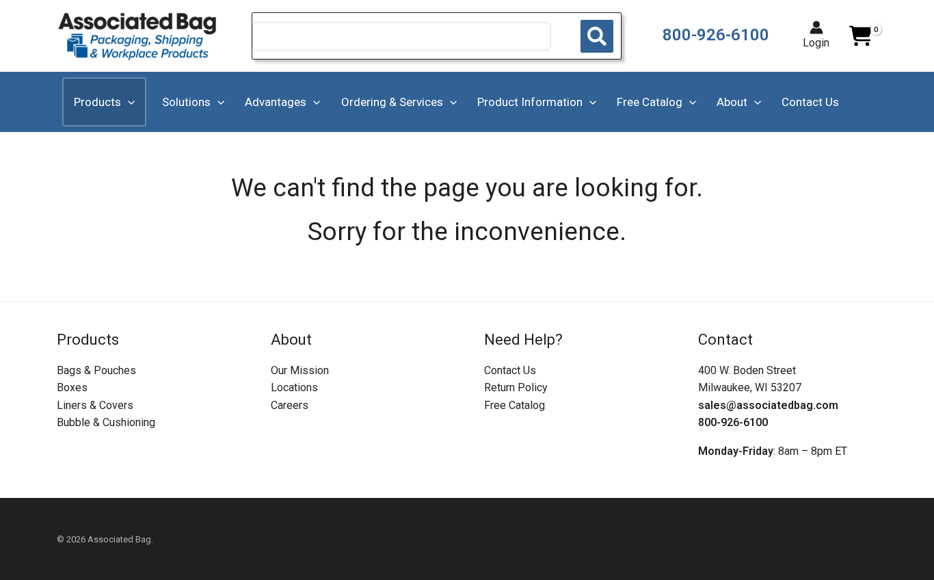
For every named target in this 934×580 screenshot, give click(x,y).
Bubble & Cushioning (106, 422)
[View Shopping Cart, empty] (860, 36)
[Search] (597, 36)
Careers (289, 405)
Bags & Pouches (96, 370)
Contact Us (510, 370)
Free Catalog (514, 405)
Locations (294, 387)
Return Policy (516, 387)
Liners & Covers (95, 405)
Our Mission (300, 370)
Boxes (72, 387)
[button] (128, 102)
